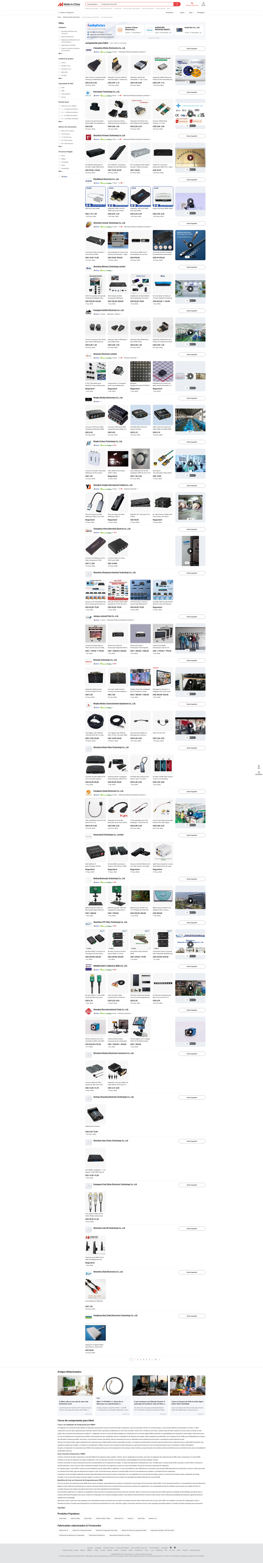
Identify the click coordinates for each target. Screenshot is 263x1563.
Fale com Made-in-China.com (139, 1548)
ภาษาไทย (171, 1550)
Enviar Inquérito (192, 48)
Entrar (203, 5)
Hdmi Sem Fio (119, 1518)
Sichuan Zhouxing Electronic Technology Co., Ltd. (113, 1097)
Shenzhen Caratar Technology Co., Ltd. (109, 223)
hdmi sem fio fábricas (148, 8)
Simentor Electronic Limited (105, 354)
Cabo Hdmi (62, 1518)
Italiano (131, 1550)
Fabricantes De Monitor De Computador (71, 1535)
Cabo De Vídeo (75, 1518)
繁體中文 (89, 1550)
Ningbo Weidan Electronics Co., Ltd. (108, 397)
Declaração (98, 1548)
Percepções (164, 1548)
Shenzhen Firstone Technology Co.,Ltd (109, 135)
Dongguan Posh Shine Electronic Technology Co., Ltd (115, 1184)
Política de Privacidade (122, 1548)
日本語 (96, 1550)
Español (109, 1550)
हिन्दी (166, 1550)
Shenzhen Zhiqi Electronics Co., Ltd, (108, 1272)
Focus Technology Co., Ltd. (128, 1554)
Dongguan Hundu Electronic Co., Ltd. (108, 791)
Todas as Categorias (66, 12)
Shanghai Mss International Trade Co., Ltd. (111, 1009)
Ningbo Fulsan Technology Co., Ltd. (107, 441)
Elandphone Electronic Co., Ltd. (106, 179)
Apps (190, 12)
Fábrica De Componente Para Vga (106, 1530)
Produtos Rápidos (154, 1548)
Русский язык (139, 1550)
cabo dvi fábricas (160, 8)
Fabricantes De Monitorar (97, 1535)
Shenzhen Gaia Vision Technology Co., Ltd (110, 1140)
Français (102, 1550)
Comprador (169, 12)
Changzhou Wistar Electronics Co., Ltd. (109, 48)
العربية (152, 1550)
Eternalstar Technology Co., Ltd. (106, 92)
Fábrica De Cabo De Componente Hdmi (134, 1530)
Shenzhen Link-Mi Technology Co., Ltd (109, 1228)
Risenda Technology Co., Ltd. (105, 660)
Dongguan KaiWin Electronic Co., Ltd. (108, 310)
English (76, 1550)
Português (123, 1550)
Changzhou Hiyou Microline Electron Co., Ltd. (112, 529)
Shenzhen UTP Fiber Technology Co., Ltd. (110, 922)
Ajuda (182, 12)
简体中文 (82, 1550)
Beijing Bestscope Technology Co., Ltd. (109, 878)
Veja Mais (61, 1508)
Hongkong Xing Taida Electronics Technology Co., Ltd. (115, 1315)
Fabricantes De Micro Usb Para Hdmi (162, 1530)
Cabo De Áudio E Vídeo (103, 1518)
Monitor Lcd (153, 1518)
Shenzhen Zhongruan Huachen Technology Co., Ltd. (114, 572)
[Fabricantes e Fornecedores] (69, 4)
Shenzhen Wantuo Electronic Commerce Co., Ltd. (113, 1053)
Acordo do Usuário (108, 1548)
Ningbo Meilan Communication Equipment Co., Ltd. (114, 703)
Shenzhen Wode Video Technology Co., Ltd (111, 747)
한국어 (147, 1550)
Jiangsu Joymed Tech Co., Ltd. (106, 616)
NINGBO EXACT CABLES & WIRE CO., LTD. (110, 966)
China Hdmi (88, 1518)
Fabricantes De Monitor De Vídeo (119, 1535)
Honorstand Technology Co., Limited (108, 834)
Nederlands (159, 1550)
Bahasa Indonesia (195, 1550)
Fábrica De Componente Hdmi (81, 1530)
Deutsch (116, 1550)
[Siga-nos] (175, 1548)
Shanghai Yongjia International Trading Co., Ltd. (113, 485)
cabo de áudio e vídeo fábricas (131, 8)
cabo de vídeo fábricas (106, 8)
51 (156, 1359)
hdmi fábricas (118, 8)
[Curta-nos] (171, 1548)
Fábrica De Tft (63, 1530)
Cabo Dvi (130, 1518)
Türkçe (178, 1550)
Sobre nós (90, 1548)
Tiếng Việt (185, 1550)
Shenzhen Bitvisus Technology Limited (109, 266)
